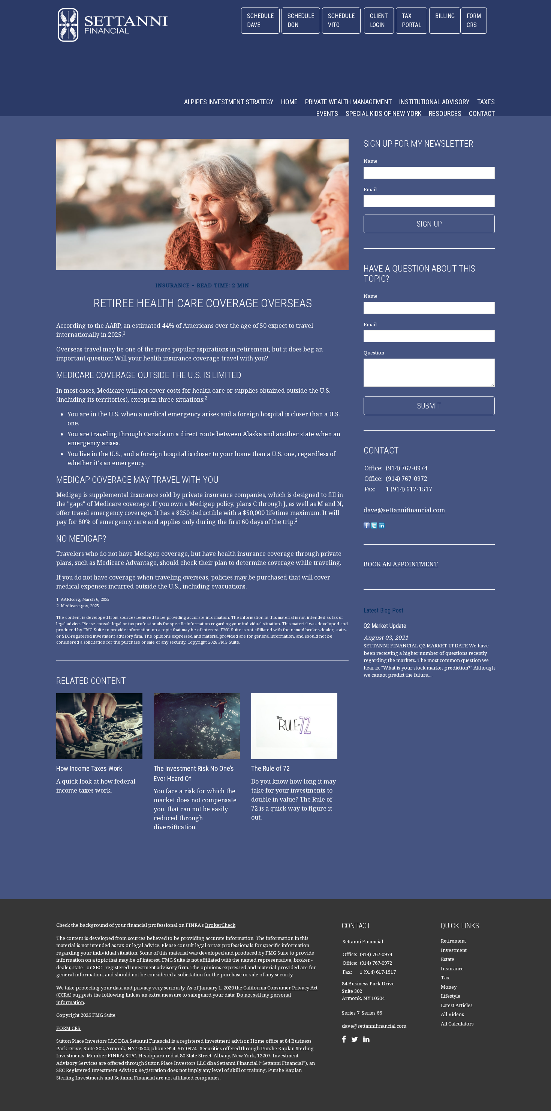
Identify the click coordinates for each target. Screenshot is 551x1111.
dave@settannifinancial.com (404, 510)
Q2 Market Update (385, 625)
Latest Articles (457, 1005)
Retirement (453, 940)
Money (449, 986)
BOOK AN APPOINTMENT (401, 564)
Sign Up (429, 223)
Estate (447, 959)
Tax (445, 977)
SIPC (131, 1055)
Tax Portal (411, 20)
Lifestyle (450, 995)
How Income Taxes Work (89, 768)
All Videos (452, 1014)
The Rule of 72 (270, 768)
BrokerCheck (220, 925)
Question (374, 352)
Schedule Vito (341, 20)
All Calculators (457, 1023)
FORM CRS (68, 1028)
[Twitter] (354, 1040)
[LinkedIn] (366, 1040)
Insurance (452, 968)
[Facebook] (344, 1040)
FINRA (115, 1055)
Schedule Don (300, 20)
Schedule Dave (260, 20)
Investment (454, 950)
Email (370, 189)
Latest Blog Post (383, 610)
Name (370, 161)
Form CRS (474, 20)
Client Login (379, 20)
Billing (445, 16)
